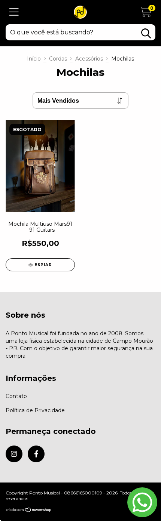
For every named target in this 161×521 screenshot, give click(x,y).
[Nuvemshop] (29, 511)
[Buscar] (146, 33)
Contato (16, 396)
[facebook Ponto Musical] (36, 454)
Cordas (58, 58)
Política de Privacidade (35, 410)
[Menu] (14, 12)
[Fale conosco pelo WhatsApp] (142, 502)
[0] (146, 14)
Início (34, 58)
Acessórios (89, 58)
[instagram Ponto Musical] (14, 454)
